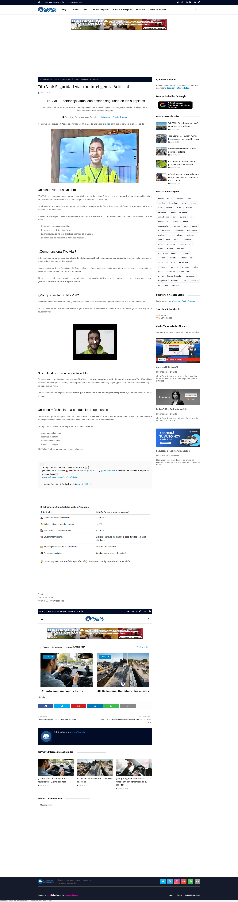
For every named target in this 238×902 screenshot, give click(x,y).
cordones (174, 267)
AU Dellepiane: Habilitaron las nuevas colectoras (94, 780)
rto (191, 258)
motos (168, 240)
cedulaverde (162, 267)
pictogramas (162, 281)
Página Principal (46, 79)
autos (188, 199)
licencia (161, 276)
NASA (173, 262)
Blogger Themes (71, 895)
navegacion (190, 276)
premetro (174, 281)
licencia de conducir (175, 276)
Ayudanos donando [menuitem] (158, 9)
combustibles (192, 231)
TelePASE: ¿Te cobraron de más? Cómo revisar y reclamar (183, 124)
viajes (160, 240)
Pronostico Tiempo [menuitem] (81, 9)
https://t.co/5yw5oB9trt (67, 477)
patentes (190, 235)
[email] (194, 2)
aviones (183, 217)
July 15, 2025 (82, 484)
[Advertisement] (119, 51)
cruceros (185, 267)
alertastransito (163, 217)
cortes (184, 203)
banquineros (186, 240)
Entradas (164, 315)
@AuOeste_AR (108, 470)
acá (108, 124)
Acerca (179, 895)
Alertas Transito (77, 732)
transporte (162, 212)
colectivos (161, 203)
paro (174, 217)
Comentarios (166, 318)
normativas (176, 226)
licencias (188, 208)
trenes (169, 199)
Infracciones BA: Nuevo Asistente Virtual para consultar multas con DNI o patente (183, 177)
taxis (176, 240)
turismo (160, 221)
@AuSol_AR (92, 470)
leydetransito (163, 226)
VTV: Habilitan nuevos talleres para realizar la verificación (182, 163)
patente (173, 258)
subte (171, 235)
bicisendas (171, 244)
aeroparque (183, 262)
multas (160, 244)
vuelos (175, 221)
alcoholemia (179, 231)
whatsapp (175, 285)
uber (159, 285)
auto (191, 244)
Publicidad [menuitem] (140, 9)
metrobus (182, 244)
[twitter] (177, 2)
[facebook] (190, 2)
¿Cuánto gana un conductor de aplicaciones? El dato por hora (52, 780)
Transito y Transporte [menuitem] (122, 9)
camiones (185, 253)
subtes (193, 203)
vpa (166, 285)
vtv (168, 221)
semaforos (181, 249)
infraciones (171, 272)
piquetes (185, 221)
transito (56, 79)
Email (115, 117)
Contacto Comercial (74, 2)
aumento (174, 253)
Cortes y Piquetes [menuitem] (101, 9)
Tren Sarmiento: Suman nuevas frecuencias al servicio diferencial (183, 137)
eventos (173, 212)
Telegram (124, 117)
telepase (180, 235)
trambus (170, 249)
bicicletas (161, 235)
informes (179, 199)
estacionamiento (164, 231)
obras (186, 226)
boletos (160, 249)
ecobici (195, 267)
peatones (183, 258)
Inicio (40, 2)
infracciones (173, 203)
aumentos (169, 208)
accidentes (183, 212)
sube (192, 217)
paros (160, 208)
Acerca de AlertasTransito (54, 2)
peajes (194, 226)
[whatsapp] (186, 2)
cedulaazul (162, 258)
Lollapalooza (163, 262)
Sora (49, 895)
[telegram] (199, 2)
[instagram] (182, 2)
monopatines (163, 253)
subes (184, 281)
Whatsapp (105, 117)
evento (160, 272)
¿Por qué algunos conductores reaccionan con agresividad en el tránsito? (131, 781)
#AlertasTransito (49, 477)
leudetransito (184, 272)
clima (179, 208)
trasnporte (194, 281)
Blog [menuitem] (64, 9)
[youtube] (183, 881)
